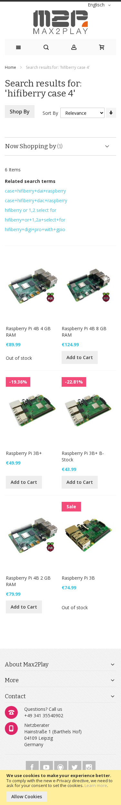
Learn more (96, 785)
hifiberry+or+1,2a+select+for (35, 220)
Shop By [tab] (20, 111)
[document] (60, 787)
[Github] (61, 766)
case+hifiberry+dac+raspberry (36, 200)
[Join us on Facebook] (33, 766)
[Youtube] (47, 766)
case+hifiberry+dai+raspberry (35, 191)
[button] (100, 5)
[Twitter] (75, 766)
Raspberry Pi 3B (78, 578)
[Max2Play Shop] (60, 22)
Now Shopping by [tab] (30, 146)
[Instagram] (89, 766)
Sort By (50, 113)
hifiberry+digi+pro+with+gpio (35, 229)
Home (11, 67)
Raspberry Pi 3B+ (24, 453)
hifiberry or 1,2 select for (30, 210)
